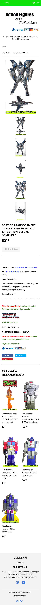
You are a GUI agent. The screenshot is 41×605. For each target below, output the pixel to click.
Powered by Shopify (19, 596)
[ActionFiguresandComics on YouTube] (23, 583)
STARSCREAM (12, 271)
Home (4, 46)
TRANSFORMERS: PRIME (26, 267)
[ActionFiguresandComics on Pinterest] (17, 583)
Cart (37, 2)
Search (20, 562)
